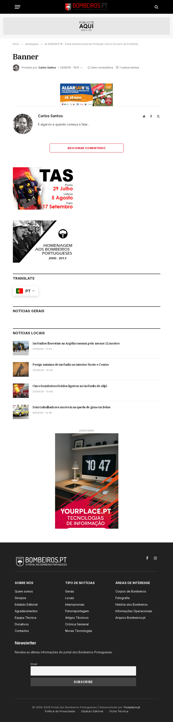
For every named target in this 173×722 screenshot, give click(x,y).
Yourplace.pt (131, 707)
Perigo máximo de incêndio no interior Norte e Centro (70, 365)
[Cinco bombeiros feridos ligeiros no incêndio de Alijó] (21, 390)
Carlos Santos (47, 67)
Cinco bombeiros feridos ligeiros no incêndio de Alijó (69, 386)
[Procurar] (156, 7)
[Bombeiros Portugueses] (86, 7)
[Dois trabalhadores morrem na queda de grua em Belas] (21, 412)
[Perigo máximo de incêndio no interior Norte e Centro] (21, 369)
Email (34, 664)
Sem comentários (102, 67)
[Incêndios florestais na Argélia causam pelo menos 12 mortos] (21, 348)
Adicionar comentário (86, 148)
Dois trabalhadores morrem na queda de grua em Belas (71, 407)
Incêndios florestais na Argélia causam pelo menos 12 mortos (75, 343)
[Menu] (17, 7)
